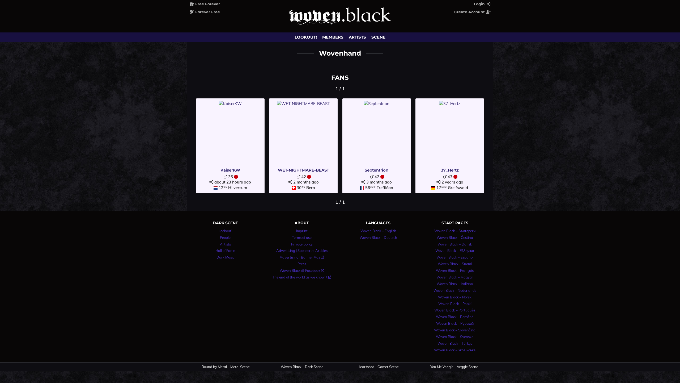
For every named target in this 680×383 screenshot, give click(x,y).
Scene (378, 37)
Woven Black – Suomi (455, 264)
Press (302, 264)
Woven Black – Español (454, 257)
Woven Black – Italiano (455, 284)
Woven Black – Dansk (454, 244)
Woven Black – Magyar (454, 277)
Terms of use (302, 237)
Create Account (470, 12)
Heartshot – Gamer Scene (378, 367)
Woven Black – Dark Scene (302, 367)
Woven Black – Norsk (454, 297)
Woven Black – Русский (455, 323)
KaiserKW (230, 170)
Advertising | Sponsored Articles (302, 250)
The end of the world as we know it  (301, 277)
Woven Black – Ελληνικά (454, 250)
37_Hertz (450, 170)
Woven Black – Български (454, 231)
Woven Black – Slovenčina (454, 330)
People (225, 237)
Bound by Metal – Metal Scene (226, 367)
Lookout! (306, 37)
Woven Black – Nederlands (455, 290)
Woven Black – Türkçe (454, 343)
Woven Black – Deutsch (378, 237)
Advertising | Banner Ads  (302, 257)
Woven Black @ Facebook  (302, 270)
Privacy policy (302, 244)
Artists (357, 37)
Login (480, 4)
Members (332, 37)
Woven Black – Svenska (455, 337)
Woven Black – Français (455, 270)
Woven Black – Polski (454, 304)
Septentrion (376, 170)
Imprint (302, 231)
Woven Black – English (378, 231)
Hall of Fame (225, 250)
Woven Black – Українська (454, 350)
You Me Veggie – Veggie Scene (454, 367)
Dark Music (225, 257)
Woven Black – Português (454, 310)
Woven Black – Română (455, 317)
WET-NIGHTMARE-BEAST (303, 170)
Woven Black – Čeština (455, 237)
